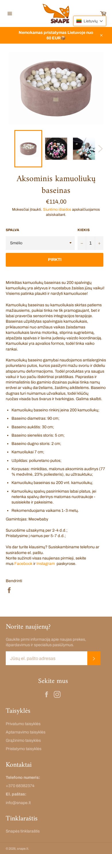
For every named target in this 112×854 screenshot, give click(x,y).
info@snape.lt (18, 803)
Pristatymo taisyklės (23, 749)
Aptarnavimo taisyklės (25, 732)
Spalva (12, 230)
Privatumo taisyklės (23, 724)
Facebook (23, 563)
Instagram (45, 563)
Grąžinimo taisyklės (23, 740)
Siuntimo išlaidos (57, 210)
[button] (90, 21)
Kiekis (84, 230)
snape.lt (22, 848)
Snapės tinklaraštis (23, 831)
